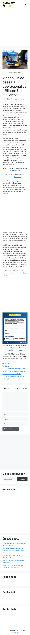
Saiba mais (17, 177)
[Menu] (25, 4)
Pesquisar (22, 479)
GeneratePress (15, 632)
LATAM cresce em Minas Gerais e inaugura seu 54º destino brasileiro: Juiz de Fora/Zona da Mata (14, 371)
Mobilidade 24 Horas (15, 350)
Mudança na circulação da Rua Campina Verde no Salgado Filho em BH (14, 550)
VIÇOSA (7, 363)
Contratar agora (21, 358)
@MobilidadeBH (15, 171)
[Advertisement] (15, 27)
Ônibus (7, 366)
